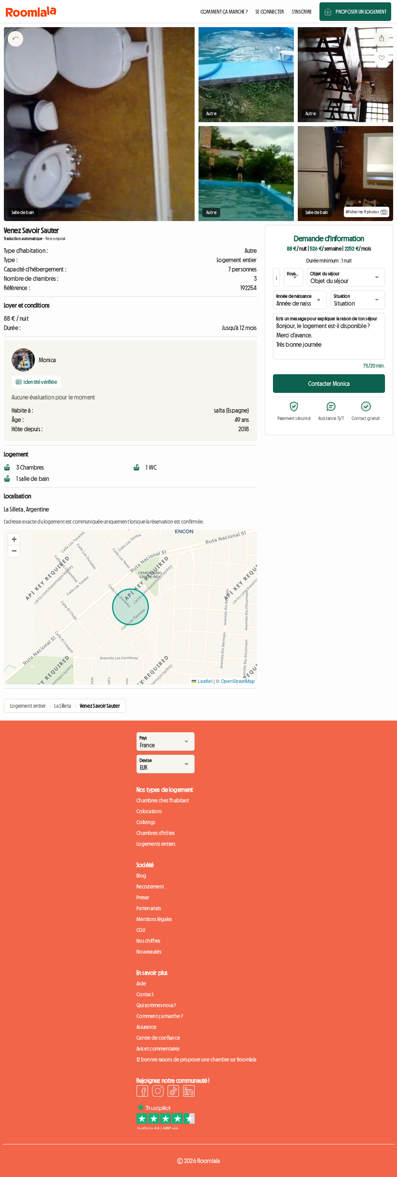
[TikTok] (173, 1092)
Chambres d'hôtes (155, 833)
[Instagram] (158, 1092)
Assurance (146, 1027)
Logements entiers (156, 844)
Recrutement (150, 886)
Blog (141, 875)
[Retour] (15, 48)
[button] (14, 539)
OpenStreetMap (238, 681)
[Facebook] (142, 1092)
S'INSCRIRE (302, 11)
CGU (140, 930)
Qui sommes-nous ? (156, 1005)
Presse (142, 897)
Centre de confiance (158, 1037)
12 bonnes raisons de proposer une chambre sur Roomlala (196, 1059)
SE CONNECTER (269, 11)
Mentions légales (154, 919)
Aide (141, 983)
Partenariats (148, 908)
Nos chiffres (148, 941)
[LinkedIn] (189, 1092)
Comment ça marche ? (159, 1016)
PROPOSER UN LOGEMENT (361, 11)
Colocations (149, 811)
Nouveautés (148, 951)
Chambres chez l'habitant (162, 800)
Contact (145, 994)
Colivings (145, 822)
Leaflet (204, 681)
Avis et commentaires (158, 1048)
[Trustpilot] (165, 1128)
